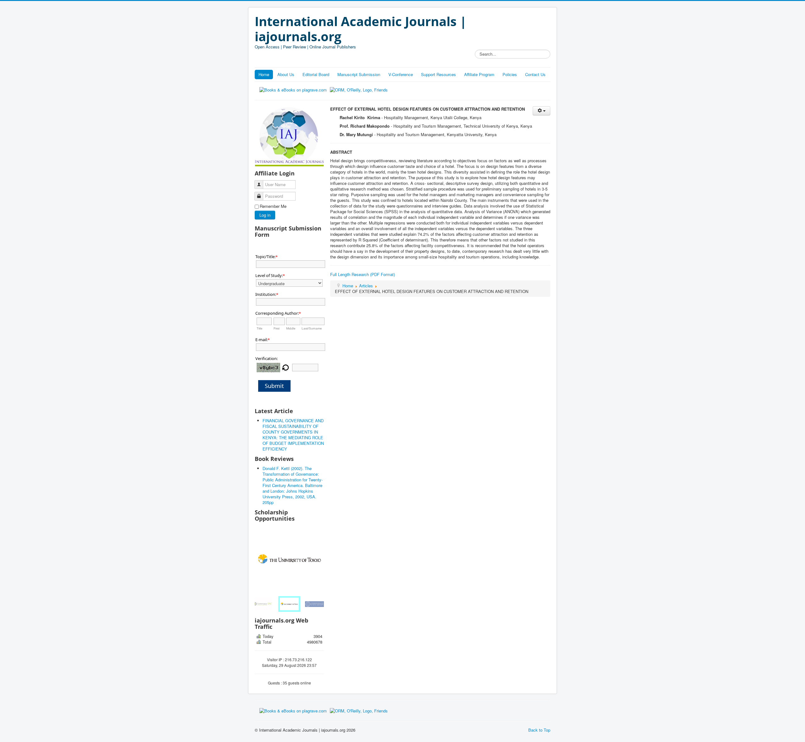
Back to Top (539, 730)
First (277, 328)
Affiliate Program (479, 74)
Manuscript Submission (358, 74)
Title (260, 328)
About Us (285, 74)
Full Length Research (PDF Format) (362, 274)
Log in (264, 215)
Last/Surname (312, 328)
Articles (366, 286)
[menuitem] (264, 604)
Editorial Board (316, 74)
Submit (274, 386)
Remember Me (273, 206)
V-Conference (400, 74)
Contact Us (535, 74)
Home (263, 74)
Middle (291, 328)
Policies (509, 74)
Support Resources (438, 74)
